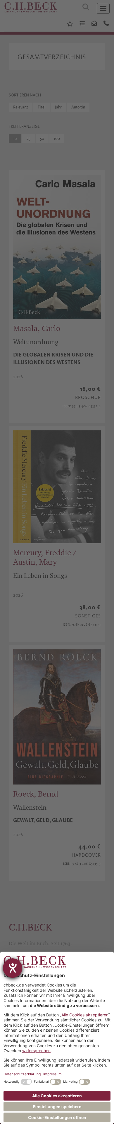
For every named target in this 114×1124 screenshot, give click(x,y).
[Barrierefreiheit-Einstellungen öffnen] (12, 968)
